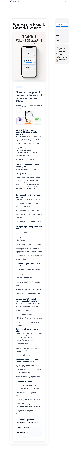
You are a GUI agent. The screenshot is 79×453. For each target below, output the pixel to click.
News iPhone (41, 1)
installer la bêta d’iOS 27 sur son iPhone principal (33, 255)
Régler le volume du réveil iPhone (22, 424)
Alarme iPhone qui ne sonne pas (33, 422)
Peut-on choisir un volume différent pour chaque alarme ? (28, 397)
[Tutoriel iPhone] (14, 1)
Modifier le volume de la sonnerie (35, 424)
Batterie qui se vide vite (60, 38)
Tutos (45, 1)
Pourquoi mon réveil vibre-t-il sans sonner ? (25, 410)
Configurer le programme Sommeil (22, 429)
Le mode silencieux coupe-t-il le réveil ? (24, 403)
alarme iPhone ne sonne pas (35, 354)
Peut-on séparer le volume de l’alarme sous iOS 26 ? (26, 384)
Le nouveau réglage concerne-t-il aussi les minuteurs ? (27, 390)
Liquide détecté (59, 35)
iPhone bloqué (58, 40)
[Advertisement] (39, 10)
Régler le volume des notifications (22, 432)
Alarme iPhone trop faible (21, 422)
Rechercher (67, 1)
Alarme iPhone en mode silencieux (23, 427)
